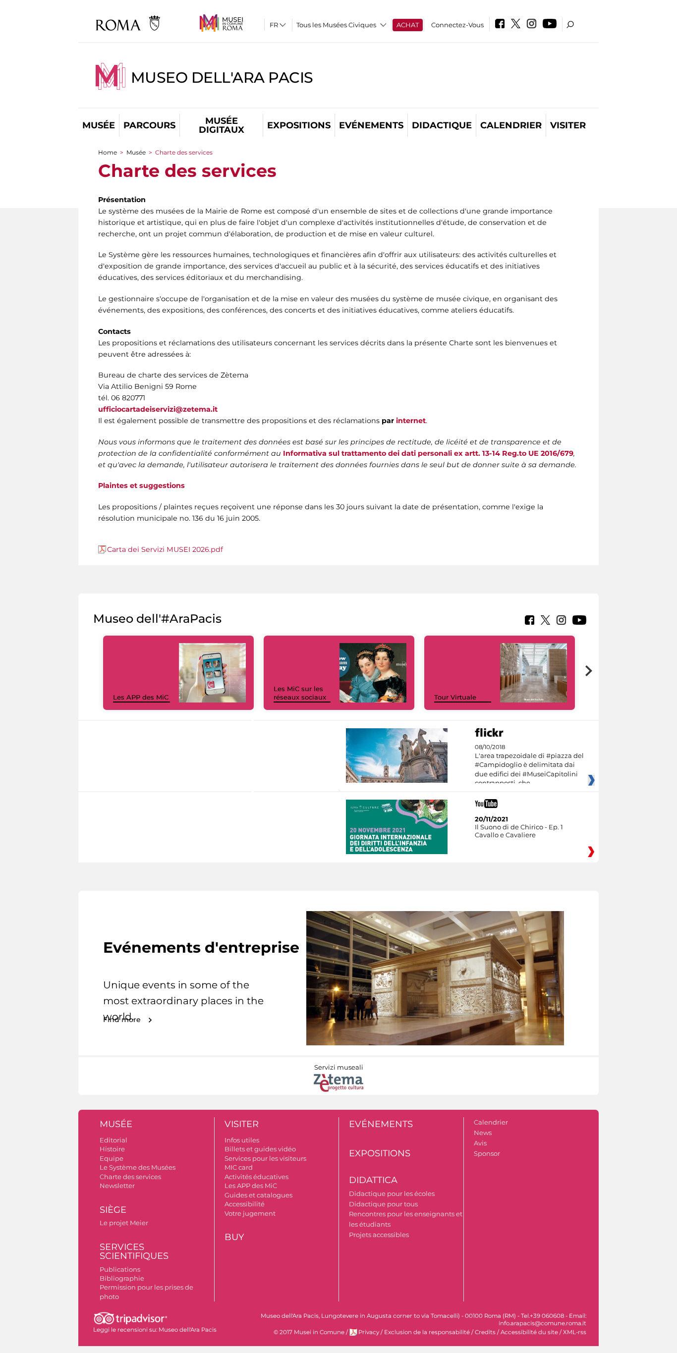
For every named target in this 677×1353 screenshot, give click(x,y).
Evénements (371, 125)
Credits (485, 1332)
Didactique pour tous (383, 1204)
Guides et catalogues (258, 1195)
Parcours (149, 125)
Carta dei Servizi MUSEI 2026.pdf (165, 549)
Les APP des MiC (141, 697)
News (483, 1133)
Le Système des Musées (137, 1167)
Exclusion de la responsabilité (427, 1332)
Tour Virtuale (455, 697)
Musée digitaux (221, 125)
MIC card (239, 1167)
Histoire (112, 1149)
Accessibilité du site (529, 1332)
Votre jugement (250, 1213)
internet (411, 420)
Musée (98, 125)
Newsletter (117, 1186)
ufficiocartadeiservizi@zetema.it (158, 409)
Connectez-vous (457, 25)
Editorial (113, 1140)
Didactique (442, 125)
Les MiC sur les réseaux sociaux (300, 693)
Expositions (299, 125)
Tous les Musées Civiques (336, 25)
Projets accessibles (379, 1235)
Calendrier (511, 125)
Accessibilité (245, 1204)
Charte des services (130, 1177)
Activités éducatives (256, 1177)
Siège (113, 1209)
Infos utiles (242, 1140)
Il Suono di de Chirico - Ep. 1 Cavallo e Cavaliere (519, 831)
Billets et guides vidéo (260, 1149)
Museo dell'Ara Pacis (222, 77)
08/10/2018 (529, 765)
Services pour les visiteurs (265, 1158)
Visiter (568, 125)
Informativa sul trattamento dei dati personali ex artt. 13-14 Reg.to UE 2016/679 (428, 453)
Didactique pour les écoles (392, 1193)
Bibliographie (122, 1278)
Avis (480, 1143)
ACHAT (407, 25)
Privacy (368, 1332)
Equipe (111, 1158)
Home (107, 152)
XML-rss (574, 1332)
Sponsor (487, 1153)
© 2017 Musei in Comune (309, 1332)
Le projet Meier (124, 1223)
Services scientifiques (134, 1252)
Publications (120, 1269)
